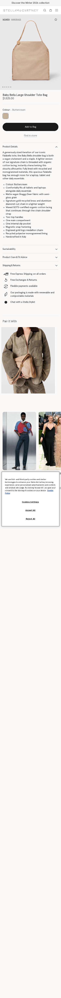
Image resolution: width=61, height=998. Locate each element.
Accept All (30, 510)
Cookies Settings (30, 502)
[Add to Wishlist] (56, 19)
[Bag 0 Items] (51, 10)
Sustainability (9, 249)
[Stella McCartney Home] (21, 10)
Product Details (10, 147)
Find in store (30, 135)
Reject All (30, 519)
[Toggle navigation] (57, 10)
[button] (30, 52)
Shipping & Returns (11, 265)
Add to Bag (30, 127)
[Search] (45, 10)
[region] (30, 499)
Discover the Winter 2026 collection (30, 3)
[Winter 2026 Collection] (19, 441)
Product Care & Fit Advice (15, 257)
